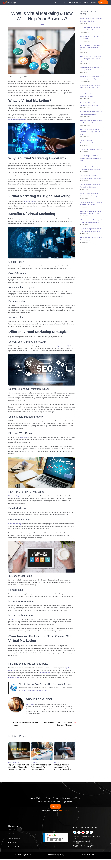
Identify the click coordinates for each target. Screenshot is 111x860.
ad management (45, 672)
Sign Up (103, 2)
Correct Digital (22, 855)
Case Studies (76, 2)
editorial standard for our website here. (35, 690)
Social (10, 762)
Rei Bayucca (30, 704)
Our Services (61, 2)
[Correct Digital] (10, 2)
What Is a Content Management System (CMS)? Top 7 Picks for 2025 (90, 132)
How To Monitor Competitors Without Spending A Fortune (58, 724)
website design (13, 677)
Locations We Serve (15, 847)
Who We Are (91, 2)
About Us (11, 829)
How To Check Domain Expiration (91, 149)
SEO (73, 670)
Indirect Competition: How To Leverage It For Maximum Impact (41, 767)
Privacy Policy (59, 855)
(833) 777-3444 (64, 810)
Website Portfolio (14, 838)
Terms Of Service (88, 855)
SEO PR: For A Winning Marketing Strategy (24, 724)
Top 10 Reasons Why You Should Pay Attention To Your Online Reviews (18, 767)
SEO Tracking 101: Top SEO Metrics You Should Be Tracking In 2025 (91, 158)
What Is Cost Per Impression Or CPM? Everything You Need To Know (90, 59)
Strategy (41, 24)
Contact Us (12, 842)
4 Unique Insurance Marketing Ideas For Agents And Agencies (62, 767)
